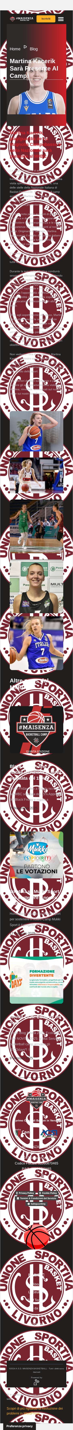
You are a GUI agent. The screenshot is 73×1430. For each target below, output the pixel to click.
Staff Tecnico (36, 1300)
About (36, 1284)
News (36, 1332)
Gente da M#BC (36, 1308)
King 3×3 (36, 1316)
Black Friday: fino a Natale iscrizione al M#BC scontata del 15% (36, 772)
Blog (34, 49)
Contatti (36, 1340)
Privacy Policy (26, 1193)
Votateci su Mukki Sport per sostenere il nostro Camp (34, 897)
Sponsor (36, 1324)
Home (15, 49)
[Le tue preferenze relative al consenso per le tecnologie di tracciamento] (19, 1426)
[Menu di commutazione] (61, 19)
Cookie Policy (49, 1193)
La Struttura (36, 1292)
